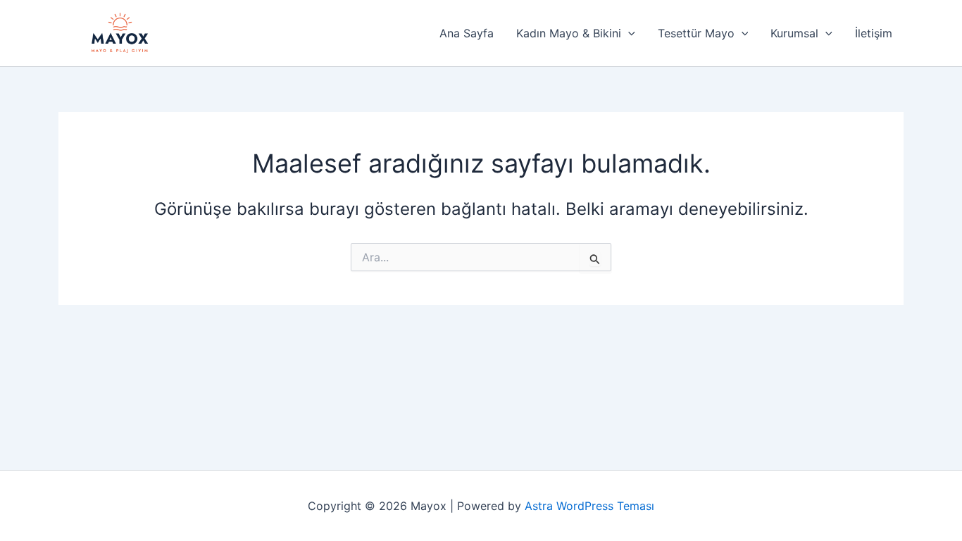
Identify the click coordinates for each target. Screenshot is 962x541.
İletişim (873, 33)
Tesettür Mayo (696, 33)
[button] (628, 33)
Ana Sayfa (466, 33)
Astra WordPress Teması (589, 506)
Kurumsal (794, 33)
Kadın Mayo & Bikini (568, 33)
